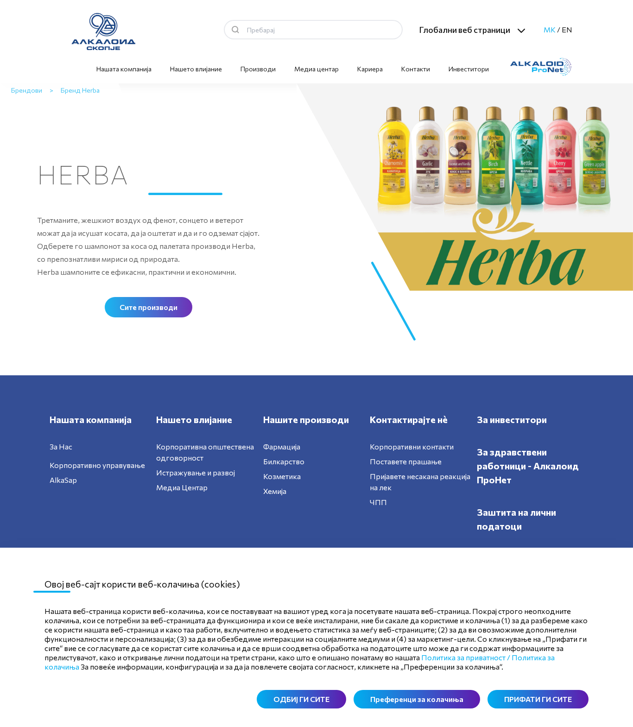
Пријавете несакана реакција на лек (420, 482)
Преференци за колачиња (416, 699)
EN (567, 29)
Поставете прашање (406, 461)
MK (550, 29)
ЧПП (378, 502)
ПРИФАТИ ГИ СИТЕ (538, 699)
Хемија (274, 491)
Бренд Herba (80, 90)
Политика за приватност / (466, 657)
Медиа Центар (182, 487)
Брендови (26, 90)
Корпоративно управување (97, 465)
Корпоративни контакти (412, 446)
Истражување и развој (195, 472)
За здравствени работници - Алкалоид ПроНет (528, 465)
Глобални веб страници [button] (464, 30)
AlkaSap (63, 479)
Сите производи (148, 307)
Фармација (281, 446)
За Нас (61, 446)
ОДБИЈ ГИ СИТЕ (301, 699)
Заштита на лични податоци (516, 518)
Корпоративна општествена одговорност (205, 452)
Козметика (282, 476)
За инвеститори (512, 419)
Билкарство (283, 461)
